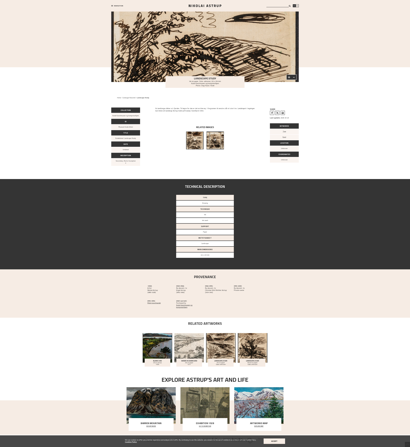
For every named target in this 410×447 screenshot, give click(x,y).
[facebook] (272, 113)
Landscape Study (143, 98)
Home (119, 98)
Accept (274, 441)
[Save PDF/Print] (283, 113)
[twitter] (277, 113)
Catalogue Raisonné (128, 98)
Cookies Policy (131, 442)
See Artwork (151, 426)
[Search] (290, 6)
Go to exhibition (205, 426)
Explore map (259, 426)
